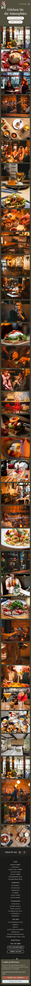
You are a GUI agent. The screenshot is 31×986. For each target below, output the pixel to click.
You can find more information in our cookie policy (13, 972)
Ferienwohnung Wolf (15, 876)
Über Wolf (15, 919)
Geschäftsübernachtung (15, 934)
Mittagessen (15, 888)
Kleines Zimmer (15, 874)
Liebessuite (15, 867)
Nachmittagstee (15, 906)
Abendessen (15, 890)
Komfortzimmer (15, 864)
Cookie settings (15, 981)
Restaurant (15, 882)
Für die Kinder (15, 897)
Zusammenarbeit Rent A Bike (15, 936)
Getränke (15, 892)
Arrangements (15, 901)
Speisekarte (15, 885)
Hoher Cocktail (15, 908)
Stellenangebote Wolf (15, 922)
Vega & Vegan (15, 895)
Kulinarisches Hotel (15, 911)
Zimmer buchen (15, 22)
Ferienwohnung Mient (15, 879)
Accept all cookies (15, 977)
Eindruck (15, 924)
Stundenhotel (15, 913)
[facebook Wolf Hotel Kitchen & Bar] (24, 852)
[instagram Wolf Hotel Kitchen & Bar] (19, 852)
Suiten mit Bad (15, 872)
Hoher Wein (15, 904)
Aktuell (15, 927)
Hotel (15, 862)
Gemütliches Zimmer (15, 869)
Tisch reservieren (15, 18)
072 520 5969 (23, 4)
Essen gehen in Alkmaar (15, 929)
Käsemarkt (15, 916)
